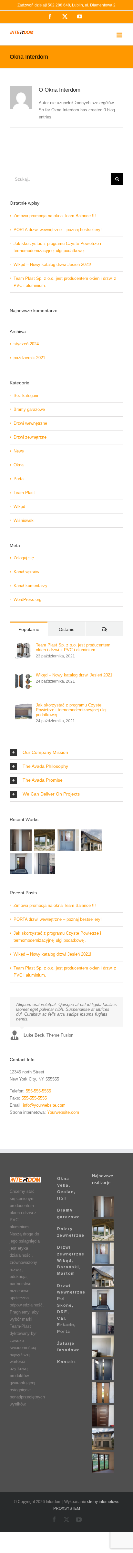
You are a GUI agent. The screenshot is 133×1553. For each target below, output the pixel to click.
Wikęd (19, 506)
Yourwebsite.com (63, 1112)
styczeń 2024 (26, 343)
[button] (66, 752)
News (19, 451)
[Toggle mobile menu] (120, 35)
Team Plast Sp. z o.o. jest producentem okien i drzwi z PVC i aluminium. (73, 647)
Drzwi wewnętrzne (30, 423)
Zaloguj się (24, 557)
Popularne (28, 629)
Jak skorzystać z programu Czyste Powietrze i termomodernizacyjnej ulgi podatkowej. (71, 710)
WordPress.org (27, 599)
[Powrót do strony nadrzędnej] (66, 1133)
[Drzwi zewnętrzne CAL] (103, 1392)
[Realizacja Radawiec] (103, 1346)
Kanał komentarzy (30, 585)
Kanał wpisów (26, 571)
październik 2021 (29, 357)
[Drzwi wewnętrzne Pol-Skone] (103, 1415)
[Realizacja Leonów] (91, 840)
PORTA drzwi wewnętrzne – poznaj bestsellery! (58, 229)
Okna (19, 464)
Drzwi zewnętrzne (30, 437)
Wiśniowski (24, 520)
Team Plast (24, 492)
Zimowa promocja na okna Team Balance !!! (55, 215)
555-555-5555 (38, 1091)
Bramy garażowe (29, 409)
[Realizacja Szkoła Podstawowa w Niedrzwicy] (68, 840)
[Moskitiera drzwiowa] (44, 863)
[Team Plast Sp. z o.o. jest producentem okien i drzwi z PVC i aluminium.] (23, 646)
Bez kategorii (26, 395)
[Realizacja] (21, 840)
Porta (19, 478)
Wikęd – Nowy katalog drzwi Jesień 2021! (52, 264)
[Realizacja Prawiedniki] (44, 840)
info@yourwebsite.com (44, 1105)
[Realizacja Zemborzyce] (103, 1369)
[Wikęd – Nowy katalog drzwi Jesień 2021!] (23, 676)
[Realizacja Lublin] (21, 863)
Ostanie (67, 629)
